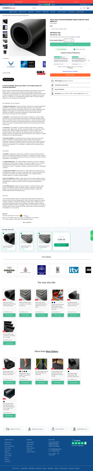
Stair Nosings (71, 468)
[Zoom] (27, 37)
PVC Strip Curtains (63, 468)
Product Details (53, 23)
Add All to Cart (61, 245)
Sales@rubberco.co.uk (56, 449)
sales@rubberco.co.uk (85, 4)
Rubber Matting (30, 444)
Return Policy (8, 450)
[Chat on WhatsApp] (91, 235)
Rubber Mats (29, 450)
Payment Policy (8, 455)
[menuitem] (13, 11)
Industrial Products (31, 452)
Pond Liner (44, 468)
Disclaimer (7, 452)
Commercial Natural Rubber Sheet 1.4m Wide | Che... (8, 246)
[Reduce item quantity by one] (65, 40)
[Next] (5, 55)
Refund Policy (8, 442)
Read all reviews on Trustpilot (70, 71)
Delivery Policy (8, 444)
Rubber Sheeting (30, 448)
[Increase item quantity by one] (71, 40)
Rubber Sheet (50, 468)
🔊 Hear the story (8, 79)
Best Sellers (8, 15)
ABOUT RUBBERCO (19, 1)
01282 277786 (68, 93)
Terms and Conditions (9, 446)
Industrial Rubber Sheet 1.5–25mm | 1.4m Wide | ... (26, 246)
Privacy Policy (8, 448)
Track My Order (8, 453)
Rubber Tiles (29, 446)
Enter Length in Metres (56, 40)
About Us (7, 457)
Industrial (56, 468)
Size (51, 26)
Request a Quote (70, 75)
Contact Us (7, 459)
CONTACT (76, 1)
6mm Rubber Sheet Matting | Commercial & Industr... (44, 246)
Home (4, 15)
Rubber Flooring (30, 442)
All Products (7, 461)
